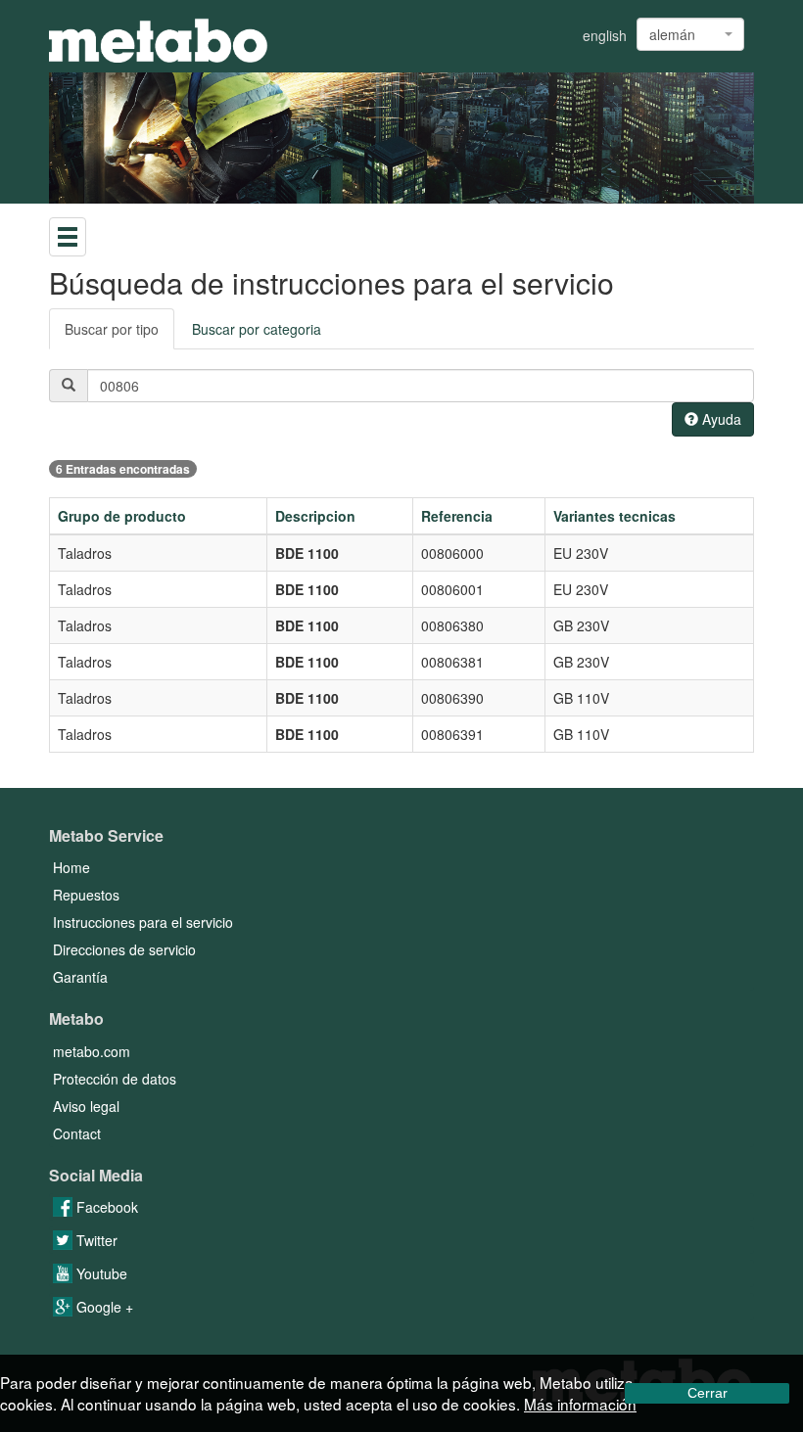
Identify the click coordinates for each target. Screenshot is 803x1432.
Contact (77, 1133)
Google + (102, 1307)
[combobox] (690, 34)
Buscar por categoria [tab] (256, 329)
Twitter (95, 1240)
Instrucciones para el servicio (143, 922)
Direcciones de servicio (124, 949)
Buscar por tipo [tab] (112, 329)
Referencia (457, 516)
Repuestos (86, 894)
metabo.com (91, 1051)
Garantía (80, 977)
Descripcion (315, 516)
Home (71, 867)
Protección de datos (114, 1078)
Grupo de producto (122, 516)
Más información (580, 1403)
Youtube (99, 1273)
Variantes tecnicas (614, 516)
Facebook (105, 1207)
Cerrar (707, 1393)
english (605, 35)
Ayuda (719, 419)
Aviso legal (86, 1106)
